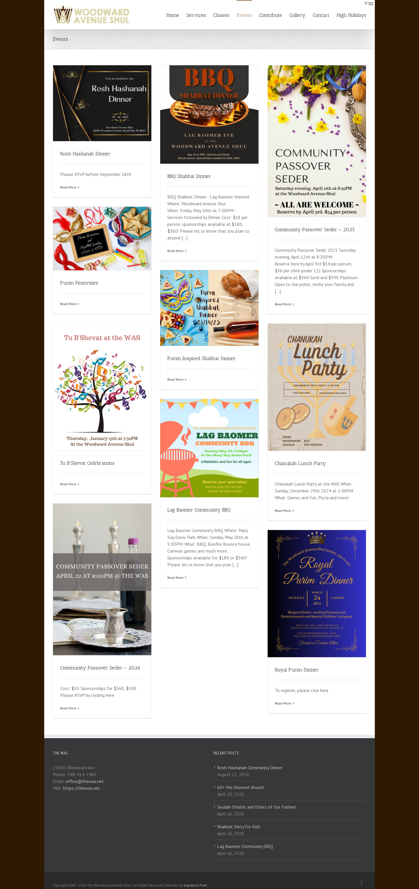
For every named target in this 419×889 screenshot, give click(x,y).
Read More (68, 187)
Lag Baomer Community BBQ (199, 510)
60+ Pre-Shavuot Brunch (240, 787)
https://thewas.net (81, 788)
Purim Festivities (79, 283)
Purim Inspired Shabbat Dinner (201, 358)
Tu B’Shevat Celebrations (87, 463)
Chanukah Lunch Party (300, 463)
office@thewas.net (85, 781)
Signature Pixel (195, 885)
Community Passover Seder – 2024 (100, 668)
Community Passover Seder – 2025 (315, 229)
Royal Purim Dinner (297, 670)
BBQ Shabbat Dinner (189, 176)
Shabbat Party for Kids (238, 826)
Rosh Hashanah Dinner (85, 154)
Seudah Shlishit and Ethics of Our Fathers (256, 807)
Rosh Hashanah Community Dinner (249, 767)
